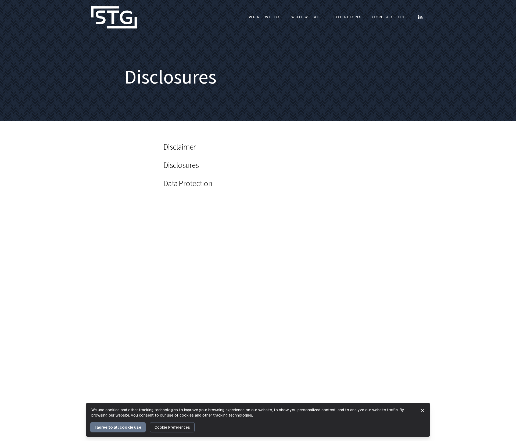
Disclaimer (179, 147)
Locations (348, 17)
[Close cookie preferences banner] (422, 410)
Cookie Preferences (172, 427)
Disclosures (181, 165)
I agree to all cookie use (118, 427)
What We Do (265, 17)
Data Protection (187, 184)
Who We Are (307, 17)
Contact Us (388, 17)
